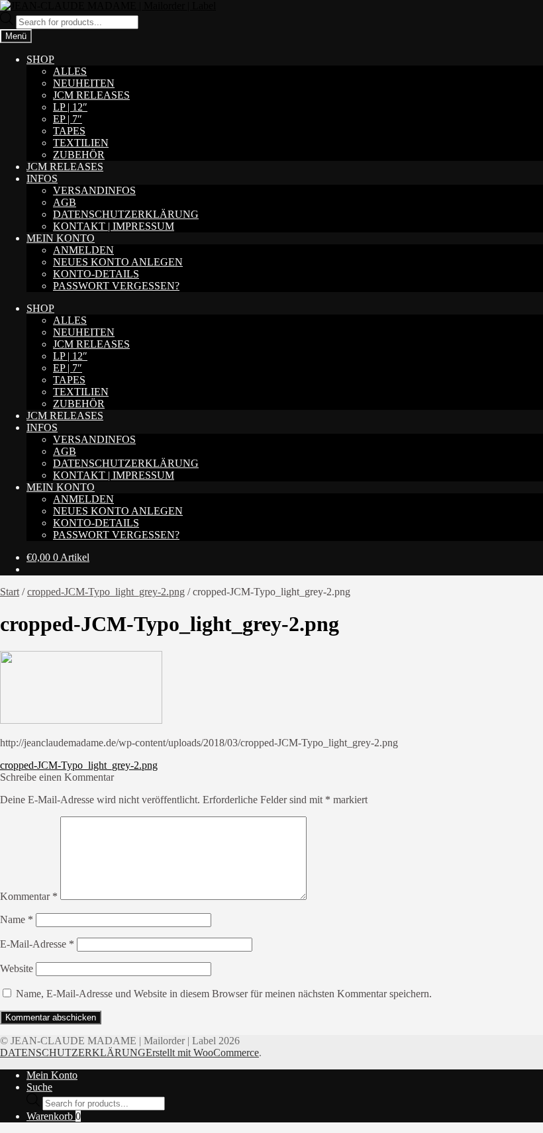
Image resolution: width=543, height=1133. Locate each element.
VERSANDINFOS (94, 190)
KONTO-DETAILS (96, 273)
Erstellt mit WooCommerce (202, 1052)
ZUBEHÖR (79, 154)
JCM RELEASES (91, 95)
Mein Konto (51, 1075)
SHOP (40, 59)
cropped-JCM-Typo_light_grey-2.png (106, 591)
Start (9, 591)
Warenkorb (53, 1116)
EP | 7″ (67, 118)
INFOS (42, 178)
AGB (64, 202)
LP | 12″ (70, 107)
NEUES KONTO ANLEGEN (118, 262)
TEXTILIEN (81, 142)
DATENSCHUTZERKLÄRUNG (126, 214)
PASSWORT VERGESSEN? (116, 285)
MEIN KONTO (60, 238)
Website (16, 968)
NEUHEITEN (84, 83)
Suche (39, 1087)
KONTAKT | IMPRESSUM (113, 226)
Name (16, 919)
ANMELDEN (83, 250)
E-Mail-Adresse (37, 944)
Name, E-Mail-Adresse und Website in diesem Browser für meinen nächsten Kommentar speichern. (224, 993)
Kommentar (29, 896)
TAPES (69, 130)
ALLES (70, 71)
